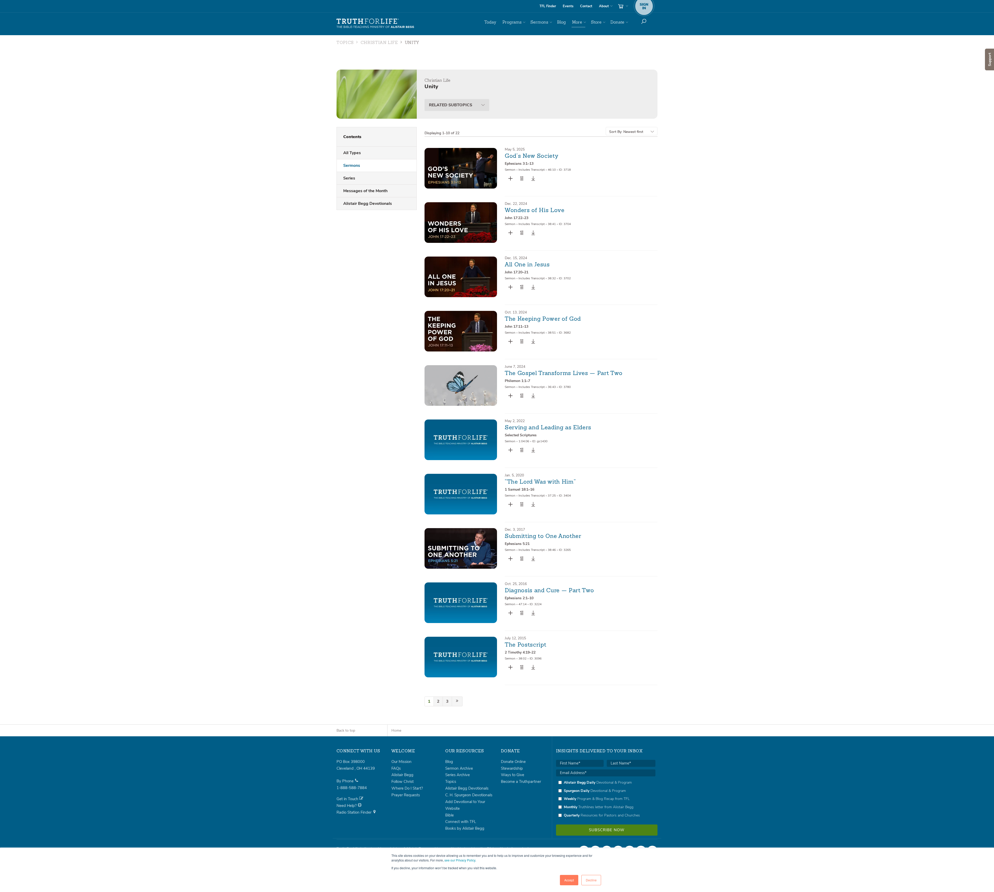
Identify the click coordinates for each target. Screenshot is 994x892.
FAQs (396, 768)
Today (490, 22)
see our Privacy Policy (459, 860)
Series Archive (457, 774)
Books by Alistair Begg (464, 828)
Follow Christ (402, 781)
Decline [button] (591, 880)
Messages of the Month (365, 191)
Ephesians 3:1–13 (519, 163)
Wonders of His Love (535, 210)
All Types (352, 153)
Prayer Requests (405, 795)
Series (349, 178)
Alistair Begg (402, 774)
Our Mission (401, 761)
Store (596, 22)
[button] (522, 178)
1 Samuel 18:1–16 (519, 489)
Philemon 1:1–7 (517, 380)
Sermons (539, 22)
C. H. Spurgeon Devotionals (468, 795)
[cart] (622, 6)
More (577, 22)
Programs (512, 22)
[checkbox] (605, 799)
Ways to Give (512, 774)
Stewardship (512, 768)
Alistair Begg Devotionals (367, 203)
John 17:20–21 (516, 272)
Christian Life (379, 43)
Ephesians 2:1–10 (519, 598)
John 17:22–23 (516, 217)
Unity (412, 43)
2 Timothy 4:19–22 (520, 652)
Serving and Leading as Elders (548, 428)
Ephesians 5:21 (517, 543)
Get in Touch (348, 798)
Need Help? (347, 805)
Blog (561, 22)
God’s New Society (531, 156)
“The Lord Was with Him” (540, 482)
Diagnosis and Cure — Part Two (549, 591)
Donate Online (513, 761)
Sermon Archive (459, 768)
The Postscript (525, 645)
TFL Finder (547, 6)
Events (568, 6)
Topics (345, 43)
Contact (586, 6)
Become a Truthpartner (521, 781)
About (604, 6)
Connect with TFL (460, 821)
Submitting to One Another (543, 536)
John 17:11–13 (516, 326)
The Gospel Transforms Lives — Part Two (564, 373)
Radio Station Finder (354, 812)
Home (396, 730)
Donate (617, 22)
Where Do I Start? (407, 788)
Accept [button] (569, 880)
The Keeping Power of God (543, 319)
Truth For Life (375, 23)
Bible (449, 815)
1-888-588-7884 (352, 787)
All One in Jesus (527, 265)
